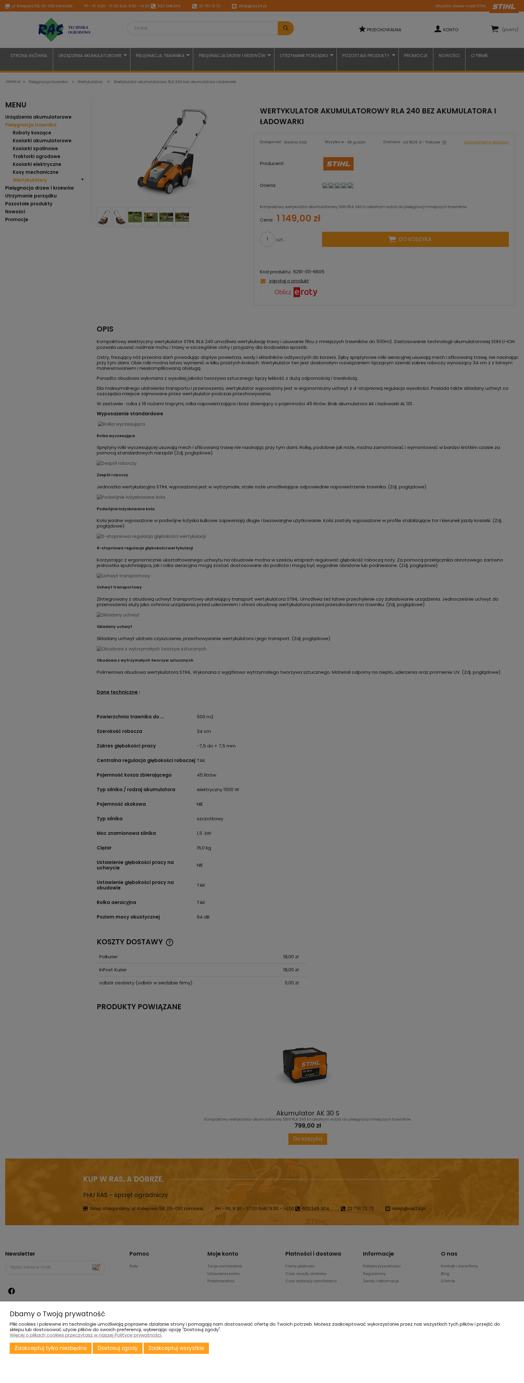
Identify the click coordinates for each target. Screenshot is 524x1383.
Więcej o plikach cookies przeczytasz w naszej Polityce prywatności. (86, 1335)
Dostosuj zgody (118, 1348)
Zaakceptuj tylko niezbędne (51, 1348)
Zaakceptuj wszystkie (176, 1348)
